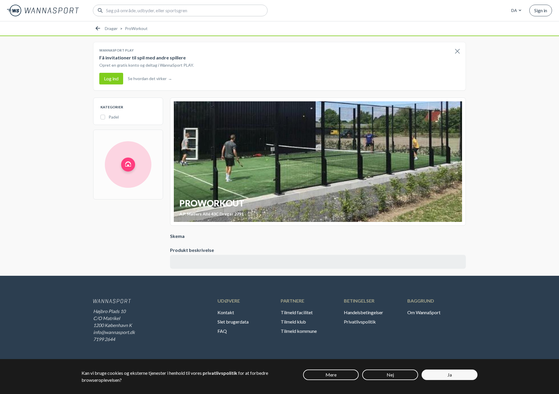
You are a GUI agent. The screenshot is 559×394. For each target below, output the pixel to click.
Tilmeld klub (293, 321)
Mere (331, 374)
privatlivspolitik (220, 373)
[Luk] (457, 51)
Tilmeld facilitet (297, 312)
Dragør (111, 28)
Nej (390, 374)
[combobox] (515, 10)
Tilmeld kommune (299, 331)
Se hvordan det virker (150, 78)
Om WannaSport (424, 312)
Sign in (540, 10)
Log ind (111, 78)
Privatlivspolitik (360, 321)
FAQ (222, 331)
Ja (449, 374)
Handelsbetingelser (363, 312)
